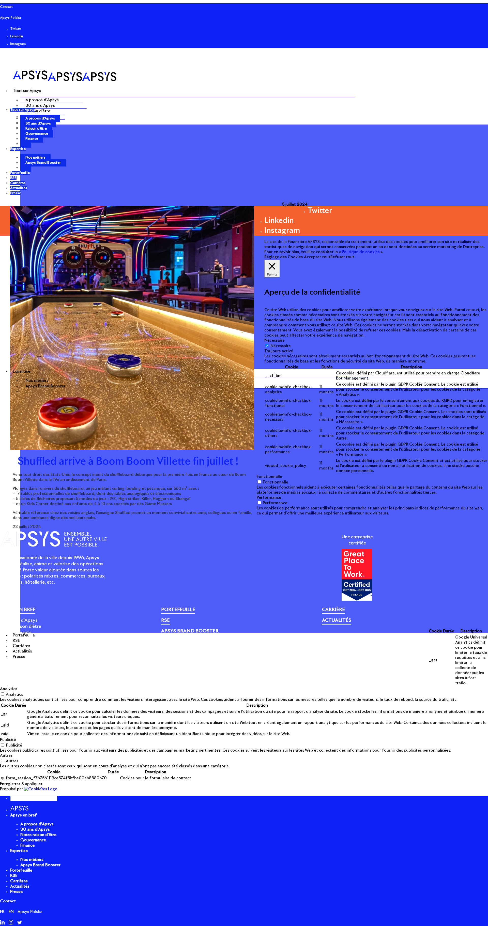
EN (11, 912)
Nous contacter (362, 646)
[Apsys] (64, 80)
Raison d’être (37, 111)
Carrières (19, 881)
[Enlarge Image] (132, 449)
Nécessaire (280, 346)
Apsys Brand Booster (45, 386)
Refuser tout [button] (342, 257)
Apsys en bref (23, 815)
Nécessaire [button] (274, 340)
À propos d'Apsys (19, 620)
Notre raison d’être (20, 626)
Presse (339, 646)
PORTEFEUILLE (178, 610)
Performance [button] (269, 497)
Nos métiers (37, 380)
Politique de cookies (215, 646)
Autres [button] (6, 755)
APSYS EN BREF (17, 610)
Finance (31, 139)
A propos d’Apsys (42, 100)
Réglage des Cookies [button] (283, 257)
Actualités (19, 886)
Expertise (19, 851)
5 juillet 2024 (295, 204)
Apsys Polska (10, 18)
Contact (6, 7)
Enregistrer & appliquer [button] (21, 784)
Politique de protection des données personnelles (283, 646)
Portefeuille (21, 870)
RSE (13, 876)
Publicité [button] (8, 740)
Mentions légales (176, 646)
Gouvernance (36, 133)
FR (2, 912)
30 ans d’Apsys (40, 105)
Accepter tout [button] (317, 257)
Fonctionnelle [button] (269, 477)
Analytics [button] (8, 689)
